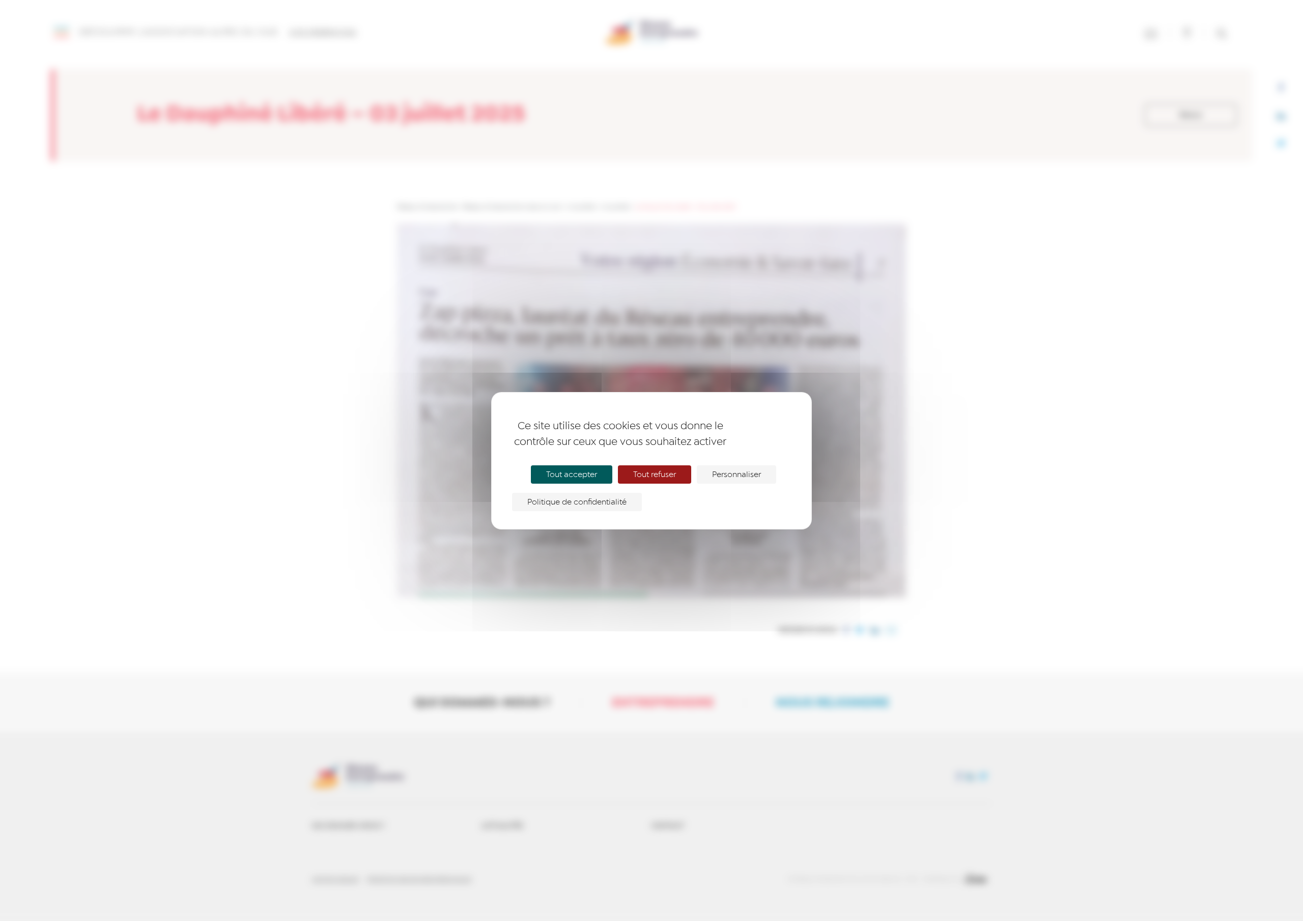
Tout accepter (571, 474)
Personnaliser (736, 474)
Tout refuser (654, 474)
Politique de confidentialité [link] (577, 502)
